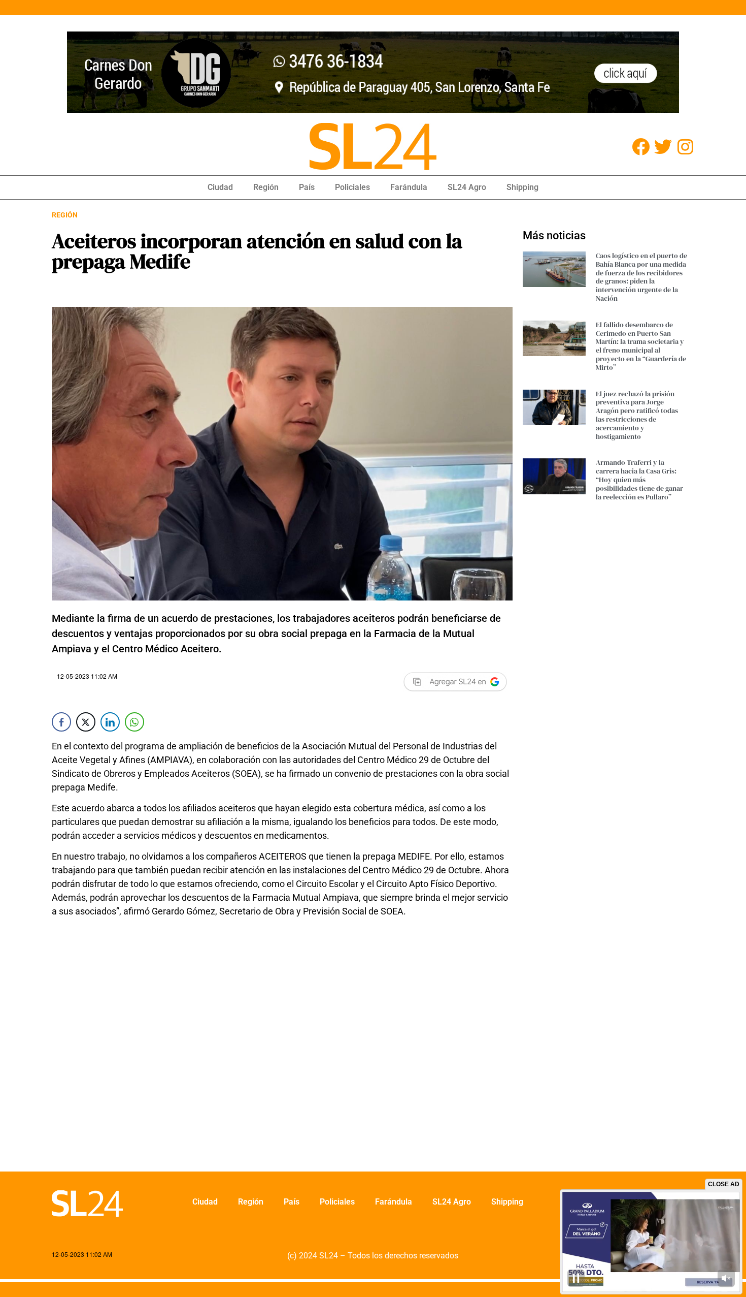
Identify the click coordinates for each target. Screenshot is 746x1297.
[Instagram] (685, 146)
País (307, 187)
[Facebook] (641, 146)
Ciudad (220, 187)
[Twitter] (663, 146)
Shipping (522, 187)
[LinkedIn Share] (110, 722)
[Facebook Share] (61, 722)
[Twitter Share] (85, 722)
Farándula (408, 187)
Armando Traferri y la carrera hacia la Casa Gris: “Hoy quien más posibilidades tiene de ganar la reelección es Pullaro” (639, 479)
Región (266, 187)
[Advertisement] (282, 1051)
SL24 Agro (467, 187)
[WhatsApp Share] (134, 722)
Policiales (352, 187)
